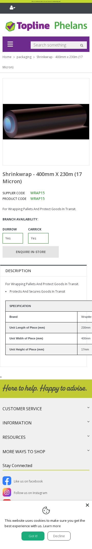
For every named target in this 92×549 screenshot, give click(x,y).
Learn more (52, 526)
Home (7, 57)
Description (18, 270)
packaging (24, 57)
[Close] (87, 505)
